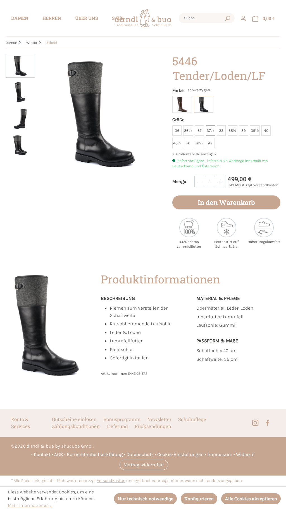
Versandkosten (111, 480)
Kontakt (42, 454)
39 (243, 130)
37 (199, 130)
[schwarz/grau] (203, 104)
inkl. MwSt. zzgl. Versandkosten (253, 185)
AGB (58, 454)
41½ (199, 143)
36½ (188, 130)
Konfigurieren (199, 499)
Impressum (219, 454)
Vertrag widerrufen (144, 464)
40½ (177, 143)
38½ (232, 130)
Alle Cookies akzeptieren (251, 499)
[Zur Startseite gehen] (143, 18)
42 (210, 143)
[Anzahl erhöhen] (220, 181)
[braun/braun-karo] (182, 104)
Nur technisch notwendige (145, 499)
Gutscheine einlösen (74, 419)
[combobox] (201, 18)
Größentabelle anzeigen (195, 154)
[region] (83, 114)
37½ (210, 130)
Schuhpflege (192, 419)
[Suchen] (227, 18)
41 (188, 143)
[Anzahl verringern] (199, 181)
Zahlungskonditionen (76, 426)
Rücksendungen (153, 426)
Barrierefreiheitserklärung (95, 454)
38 (221, 130)
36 (177, 130)
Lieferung (117, 426)
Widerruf (245, 454)
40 (266, 130)
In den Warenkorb (226, 202)
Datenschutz (140, 454)
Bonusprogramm (121, 419)
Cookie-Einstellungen (180, 454)
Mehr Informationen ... (30, 505)
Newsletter (159, 419)
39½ (255, 130)
